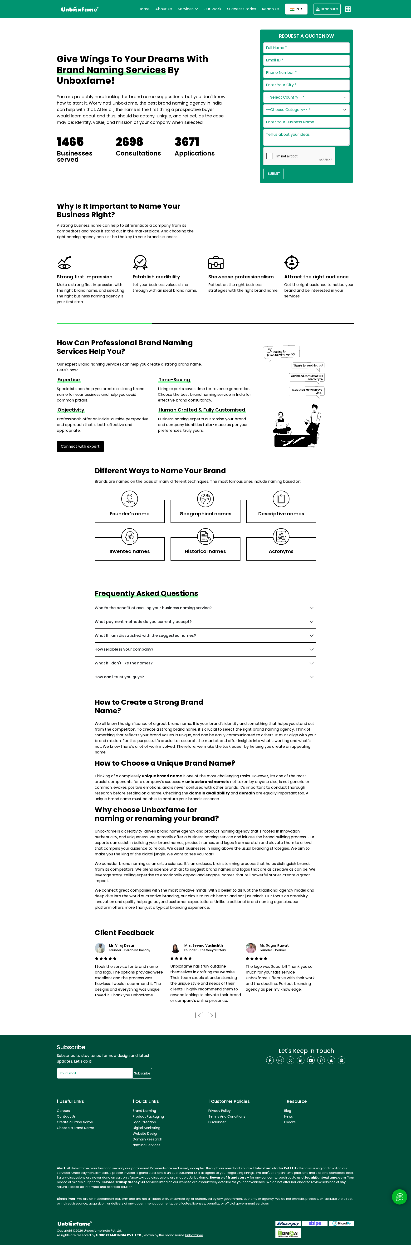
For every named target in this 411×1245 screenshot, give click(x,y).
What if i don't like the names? (124, 663)
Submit (273, 173)
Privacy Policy (219, 1110)
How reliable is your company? (124, 649)
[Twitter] (290, 1060)
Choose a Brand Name (75, 1127)
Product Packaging (148, 1116)
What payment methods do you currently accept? (143, 621)
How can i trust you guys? (119, 677)
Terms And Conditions (226, 1116)
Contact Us (66, 1116)
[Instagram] (280, 1060)
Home (144, 9)
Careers (63, 1110)
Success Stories (241, 9)
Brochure (329, 9)
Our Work (212, 9)
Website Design (145, 1133)
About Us (163, 9)
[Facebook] (270, 1060)
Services (186, 9)
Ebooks (290, 1122)
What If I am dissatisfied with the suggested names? (145, 635)
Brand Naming (144, 1110)
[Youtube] (311, 1060)
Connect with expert (80, 446)
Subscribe (142, 1073)
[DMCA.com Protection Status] (288, 1233)
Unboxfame (194, 1235)
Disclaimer (217, 1122)
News (288, 1116)
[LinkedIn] (300, 1060)
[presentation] (199, 1015)
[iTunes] (331, 1060)
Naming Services (146, 1145)
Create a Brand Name (75, 1122)
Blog (287, 1110)
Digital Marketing (146, 1127)
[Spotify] (341, 1060)
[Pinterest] (321, 1060)
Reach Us (270, 9)
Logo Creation (144, 1122)
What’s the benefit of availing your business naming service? (153, 608)
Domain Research (147, 1139)
